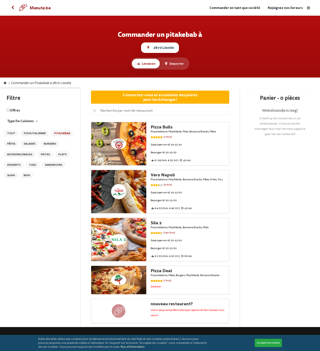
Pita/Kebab (62, 133)
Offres (15, 110)
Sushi (11, 175)
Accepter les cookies (268, 343)
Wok (27, 175)
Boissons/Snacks (19, 154)
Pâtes (11, 144)
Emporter (177, 63)
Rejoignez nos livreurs (285, 8)
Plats (62, 154)
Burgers (50, 144)
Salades (29, 144)
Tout (11, 133)
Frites (45, 154)
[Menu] (308, 8)
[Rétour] (12, 7)
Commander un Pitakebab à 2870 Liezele (41, 83)
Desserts (13, 165)
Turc (32, 165)
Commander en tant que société (234, 8)
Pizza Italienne (35, 133)
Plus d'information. (133, 347)
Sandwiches (53, 165)
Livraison (148, 63)
